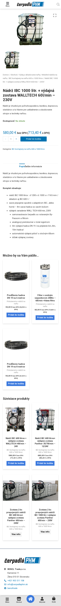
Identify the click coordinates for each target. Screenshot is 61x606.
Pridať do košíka (33, 139)
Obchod (14, 75)
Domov (6, 75)
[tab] (22, 167)
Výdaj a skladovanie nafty (29, 75)
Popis (22, 166)
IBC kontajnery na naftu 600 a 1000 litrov (26, 78)
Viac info (16, 534)
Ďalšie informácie (33, 166)
